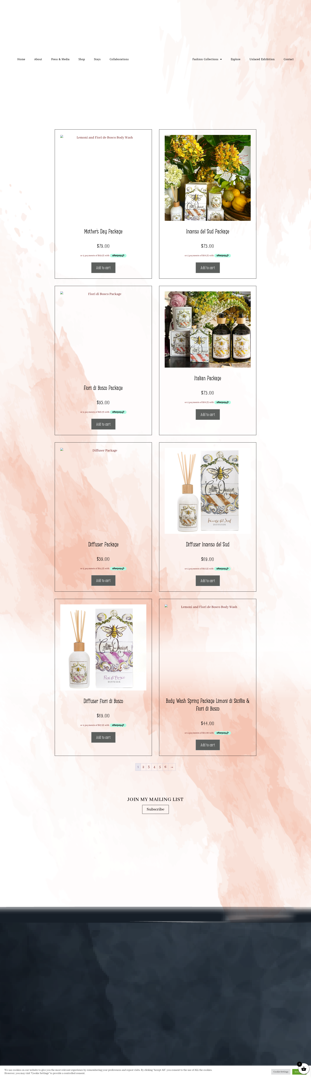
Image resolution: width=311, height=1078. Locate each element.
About (38, 59)
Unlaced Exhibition (262, 59)
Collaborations (119, 59)
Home (21, 59)
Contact (289, 59)
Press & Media (60, 59)
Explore (235, 59)
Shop (81, 59)
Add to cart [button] (103, 267)
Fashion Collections (205, 59)
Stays (97, 59)
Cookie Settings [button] (280, 1071)
